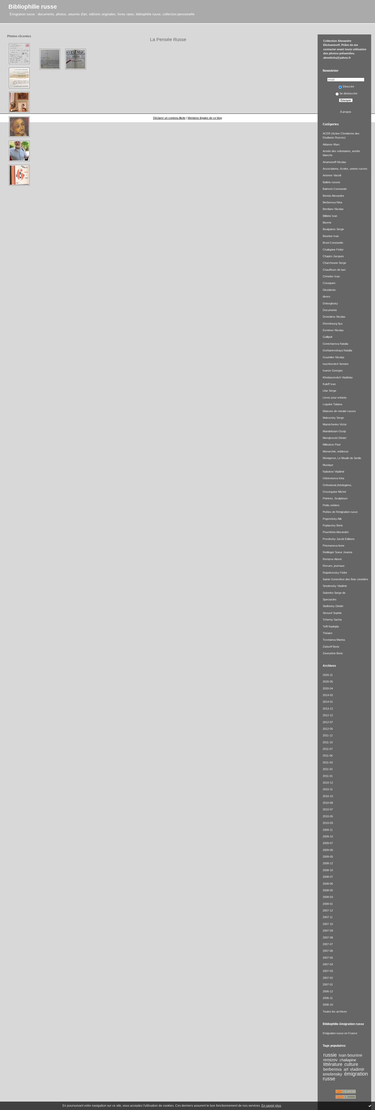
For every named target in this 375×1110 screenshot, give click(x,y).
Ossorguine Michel (334, 491)
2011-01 (328, 776)
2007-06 (328, 950)
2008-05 (328, 890)
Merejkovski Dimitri (334, 437)
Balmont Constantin (335, 188)
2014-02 (328, 695)
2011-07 (328, 748)
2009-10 (328, 836)
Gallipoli (327, 336)
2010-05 (328, 816)
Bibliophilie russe (32, 6)
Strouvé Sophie (332, 612)
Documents (330, 310)
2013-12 (328, 708)
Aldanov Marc (331, 144)
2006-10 (328, 1004)
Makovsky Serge (333, 417)
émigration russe (345, 1076)
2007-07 (328, 944)
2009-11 (328, 829)
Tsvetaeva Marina (334, 639)
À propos (345, 111)
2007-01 (328, 984)
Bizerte (327, 222)
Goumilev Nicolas (333, 357)
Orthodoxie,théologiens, (337, 485)
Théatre (327, 633)
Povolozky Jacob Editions (339, 538)
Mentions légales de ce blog (205, 117)
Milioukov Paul (331, 444)
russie (330, 1055)
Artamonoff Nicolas (334, 162)
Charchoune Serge (334, 262)
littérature (332, 1064)
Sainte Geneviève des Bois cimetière (345, 579)
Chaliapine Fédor (333, 249)
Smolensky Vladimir (335, 585)
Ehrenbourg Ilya (332, 323)
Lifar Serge (329, 390)
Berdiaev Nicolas (333, 209)
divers (326, 296)
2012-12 (328, 715)
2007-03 (328, 970)
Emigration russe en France (340, 1033)
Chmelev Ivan (331, 276)
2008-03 (328, 896)
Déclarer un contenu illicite (169, 117)
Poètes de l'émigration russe (340, 511)
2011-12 (328, 735)
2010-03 (328, 822)
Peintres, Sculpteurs (335, 498)
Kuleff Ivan (329, 384)
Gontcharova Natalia (335, 343)
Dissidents (329, 289)
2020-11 (328, 674)
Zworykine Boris (333, 653)
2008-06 (328, 883)
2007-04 (328, 964)
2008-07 (328, 876)
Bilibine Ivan (330, 215)
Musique (328, 464)
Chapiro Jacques (333, 256)
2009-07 (328, 843)
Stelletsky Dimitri (333, 606)
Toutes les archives (335, 1011)
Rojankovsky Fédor (335, 572)
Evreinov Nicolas (333, 330)
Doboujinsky (330, 303)
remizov (330, 1059)
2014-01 (328, 701)
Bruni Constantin (333, 242)
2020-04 (328, 688)
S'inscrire (348, 86)
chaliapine (348, 1060)
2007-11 (328, 917)
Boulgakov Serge (333, 229)
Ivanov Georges (333, 370)
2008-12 (328, 863)
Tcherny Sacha (332, 619)
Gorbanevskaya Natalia (337, 350)
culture (351, 1064)
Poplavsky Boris (333, 525)
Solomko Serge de (334, 592)
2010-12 (328, 782)
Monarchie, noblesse (335, 451)
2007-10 (328, 924)
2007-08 (328, 937)
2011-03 (328, 762)
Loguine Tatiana (332, 404)
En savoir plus (271, 1105)
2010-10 (328, 796)
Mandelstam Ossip (334, 431)
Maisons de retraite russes (339, 411)
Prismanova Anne (333, 545)
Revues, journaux (334, 565)
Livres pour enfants (335, 397)
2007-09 (328, 930)
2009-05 (328, 856)
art (346, 1069)
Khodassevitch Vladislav (338, 377)
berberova (332, 1069)
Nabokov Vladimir (333, 471)
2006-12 (328, 991)
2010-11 (328, 789)
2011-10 (328, 742)
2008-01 (328, 903)
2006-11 (328, 998)
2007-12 (328, 910)
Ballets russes (331, 182)
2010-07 (328, 809)
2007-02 (328, 977)
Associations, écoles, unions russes (345, 168)
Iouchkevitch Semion (335, 363)
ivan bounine (350, 1055)
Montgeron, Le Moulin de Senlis (342, 458)
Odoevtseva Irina (333, 478)
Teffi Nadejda (331, 626)
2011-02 (328, 769)
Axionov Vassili (332, 175)
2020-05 (328, 681)
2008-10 (328, 870)
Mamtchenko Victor (335, 424)
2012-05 (328, 728)
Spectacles (329, 599)
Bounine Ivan (331, 236)
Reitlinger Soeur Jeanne (337, 552)
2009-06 (328, 850)
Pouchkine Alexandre (336, 532)
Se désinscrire (348, 93)
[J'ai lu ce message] (370, 1106)
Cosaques (329, 283)
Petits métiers (331, 505)
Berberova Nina (332, 202)
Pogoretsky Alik (332, 518)
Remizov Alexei (332, 559)
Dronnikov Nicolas (334, 316)
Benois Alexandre (333, 195)
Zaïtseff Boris (331, 646)
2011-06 (328, 755)
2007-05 (328, 957)
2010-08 (328, 802)
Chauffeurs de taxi (334, 269)
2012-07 (328, 722)
